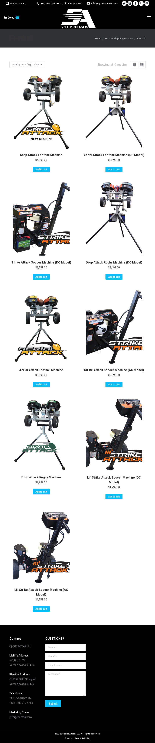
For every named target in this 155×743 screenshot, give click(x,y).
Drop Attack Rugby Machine (41, 477)
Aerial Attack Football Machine (41, 370)
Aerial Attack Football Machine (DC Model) (114, 155)
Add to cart (41, 169)
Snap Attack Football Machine (41, 155)
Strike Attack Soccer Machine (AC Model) (114, 370)
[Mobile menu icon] (149, 18)
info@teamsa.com (20, 717)
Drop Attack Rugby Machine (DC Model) (114, 262)
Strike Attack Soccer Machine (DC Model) (41, 262)
